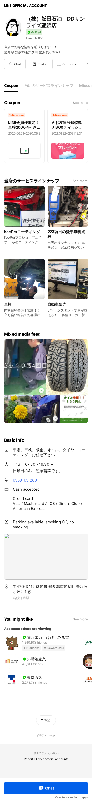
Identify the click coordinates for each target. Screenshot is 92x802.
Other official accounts (52, 759)
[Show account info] (34, 32)
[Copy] (29, 591)
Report (28, 759)
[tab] (11, 85)
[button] (39, 64)
